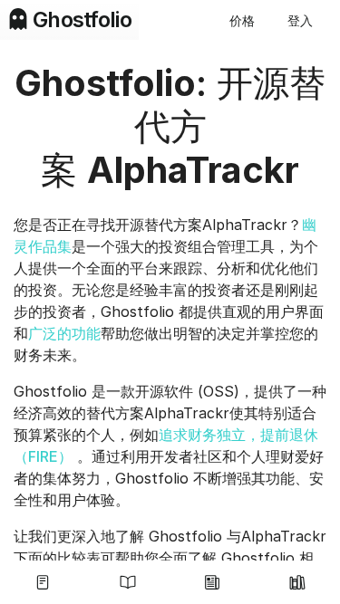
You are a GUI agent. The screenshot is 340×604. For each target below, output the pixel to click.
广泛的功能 (64, 333)
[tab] (42, 582)
